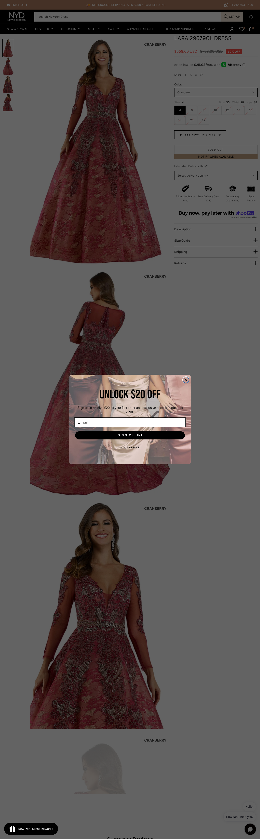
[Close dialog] (186, 380)
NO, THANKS (130, 447)
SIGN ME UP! (130, 435)
